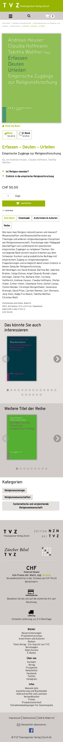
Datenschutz (29, 718)
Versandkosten (31, 696)
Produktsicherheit (31, 702)
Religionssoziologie (15, 490)
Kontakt (31, 662)
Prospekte (31, 667)
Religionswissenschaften (17, 497)
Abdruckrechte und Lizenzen (31, 694)
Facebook (32, 673)
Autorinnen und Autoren (32, 638)
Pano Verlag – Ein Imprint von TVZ (31, 644)
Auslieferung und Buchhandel (31, 691)
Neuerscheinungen (31, 633)
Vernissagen (31, 647)
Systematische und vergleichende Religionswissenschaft (31, 506)
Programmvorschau (31, 636)
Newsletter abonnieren (33, 724)
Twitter (31, 676)
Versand (46, 575)
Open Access (31, 650)
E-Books (31, 653)
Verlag (31, 665)
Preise (31, 699)
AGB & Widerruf (46, 718)
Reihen (31, 641)
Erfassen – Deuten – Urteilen (33, 26)
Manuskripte (31, 688)
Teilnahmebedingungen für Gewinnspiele (31, 705)
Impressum (15, 718)
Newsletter (31, 670)
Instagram (31, 679)
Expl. (18, 196)
